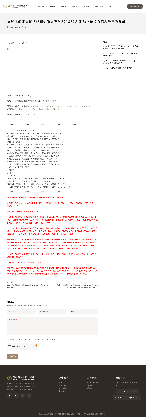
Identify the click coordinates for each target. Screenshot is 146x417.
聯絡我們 (90, 388)
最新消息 (64, 6)
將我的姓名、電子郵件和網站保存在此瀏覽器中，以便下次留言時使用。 (33, 339)
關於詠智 (76, 6)
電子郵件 (44, 312)
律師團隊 (99, 6)
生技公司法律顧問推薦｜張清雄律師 (117, 68)
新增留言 (13, 319)
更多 (109, 6)
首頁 (60, 382)
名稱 (11, 312)
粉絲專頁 (90, 385)
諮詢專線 (133, 6)
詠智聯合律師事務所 (47, 6)
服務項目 (88, 6)
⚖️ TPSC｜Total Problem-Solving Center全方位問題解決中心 (119, 62)
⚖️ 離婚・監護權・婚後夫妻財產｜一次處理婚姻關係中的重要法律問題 (120, 47)
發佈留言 (12, 356)
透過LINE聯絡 (93, 382)
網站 (72, 312)
